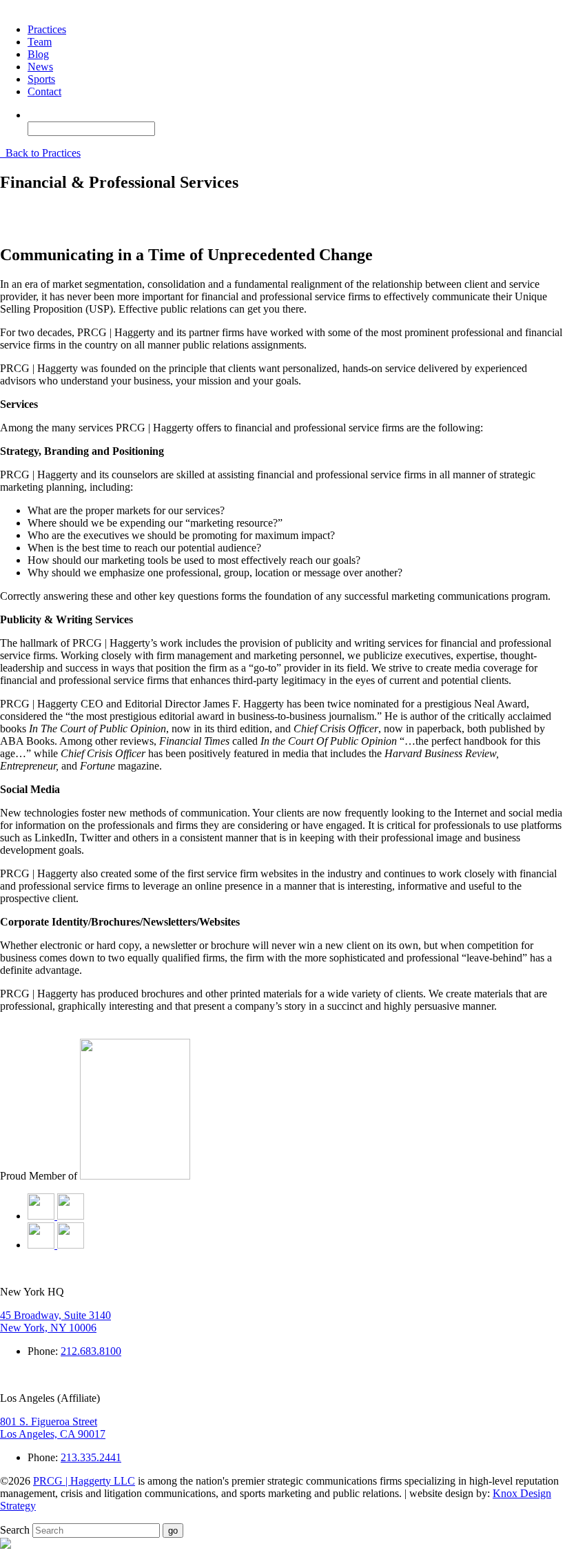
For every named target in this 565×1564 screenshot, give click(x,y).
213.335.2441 (91, 1457)
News (40, 66)
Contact (44, 91)
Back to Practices (42, 153)
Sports (41, 79)
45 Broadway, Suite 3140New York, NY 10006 (55, 1321)
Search (15, 1530)
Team (40, 42)
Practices (47, 29)
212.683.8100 (91, 1351)
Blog (38, 54)
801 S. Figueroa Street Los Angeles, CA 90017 (52, 1428)
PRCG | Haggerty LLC (84, 1481)
